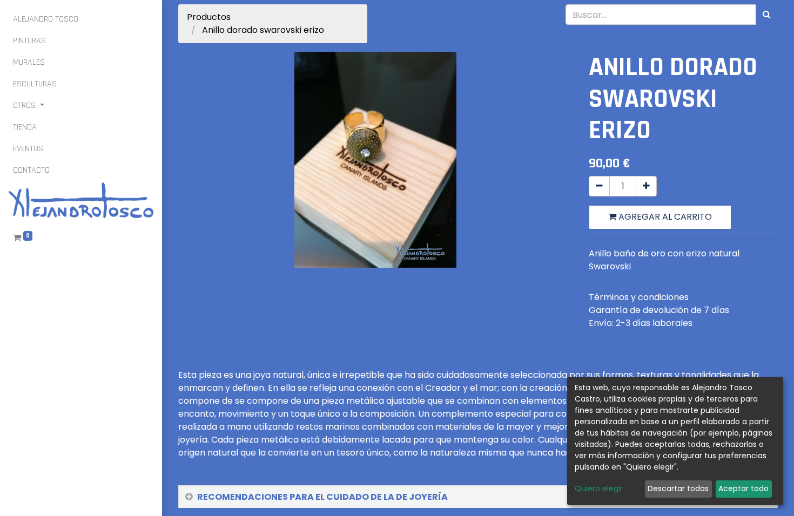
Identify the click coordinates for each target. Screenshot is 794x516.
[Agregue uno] (646, 186)
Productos (209, 17)
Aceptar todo (743, 488)
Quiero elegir (599, 488)
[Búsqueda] (767, 14)
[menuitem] (46, 19)
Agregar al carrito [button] (664, 217)
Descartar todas (678, 488)
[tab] (478, 497)
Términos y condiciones (639, 297)
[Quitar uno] (599, 186)
